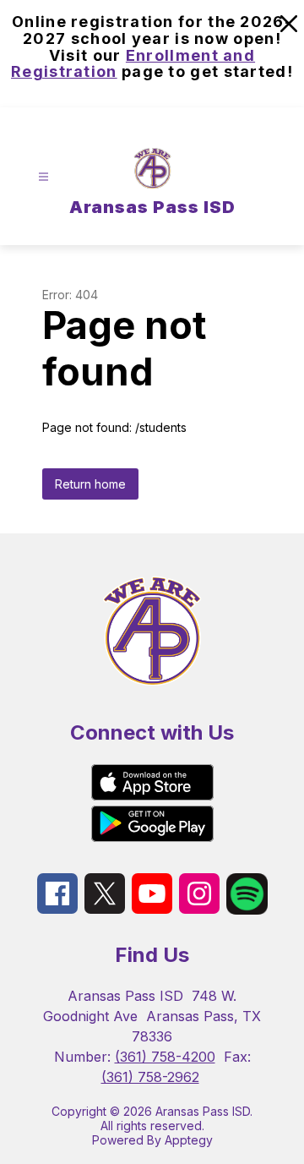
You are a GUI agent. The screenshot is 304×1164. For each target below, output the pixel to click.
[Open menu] (43, 177)
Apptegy (189, 1140)
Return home (90, 484)
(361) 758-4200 (165, 1056)
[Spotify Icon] (247, 909)
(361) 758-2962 (150, 1076)
